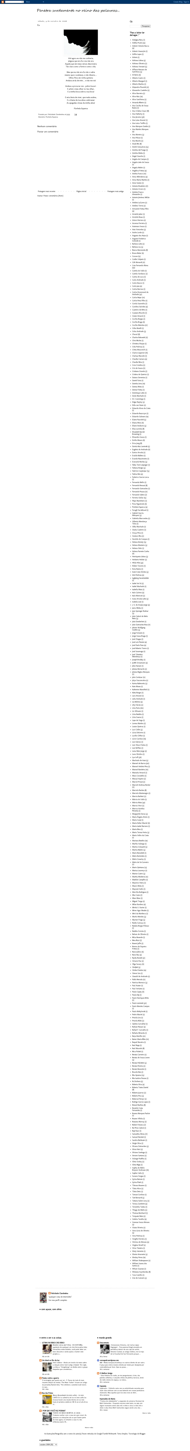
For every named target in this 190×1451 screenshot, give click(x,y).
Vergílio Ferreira (138, 1239)
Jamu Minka (136, 608)
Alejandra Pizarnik (139, 87)
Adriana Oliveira (138, 63)
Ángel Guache (137, 156)
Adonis (134, 57)
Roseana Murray (138, 1122)
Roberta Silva (137, 1084)
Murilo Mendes (138, 917)
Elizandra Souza (138, 437)
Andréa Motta (137, 153)
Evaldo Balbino (137, 455)
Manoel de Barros (139, 763)
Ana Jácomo (136, 117)
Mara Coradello (138, 776)
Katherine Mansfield (139, 689)
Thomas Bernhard (139, 1213)
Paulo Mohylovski (138, 1011)
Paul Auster (136, 985)
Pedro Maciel (137, 1014)
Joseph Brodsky (137, 660)
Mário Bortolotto (138, 856)
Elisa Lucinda (137, 429)
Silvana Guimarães (139, 1146)
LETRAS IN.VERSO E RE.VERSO (53, 1343)
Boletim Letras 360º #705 (62, 1345)
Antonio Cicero (137, 189)
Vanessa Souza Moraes (140, 1222)
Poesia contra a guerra (50, 1378)
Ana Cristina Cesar (139, 111)
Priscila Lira (136, 1018)
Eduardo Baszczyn (139, 413)
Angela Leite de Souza (140, 162)
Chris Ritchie (136, 340)
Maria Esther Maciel (139, 823)
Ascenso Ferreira (138, 223)
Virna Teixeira (137, 1248)
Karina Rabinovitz (138, 683)
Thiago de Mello (138, 1210)
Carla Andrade (137, 280)
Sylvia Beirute (137, 1179)
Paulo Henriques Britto (140, 998)
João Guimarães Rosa (140, 625)
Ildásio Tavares (137, 566)
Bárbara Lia (136, 247)
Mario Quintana (138, 867)
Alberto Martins (138, 84)
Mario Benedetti (138, 853)
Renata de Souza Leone (141, 1057)
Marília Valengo (138, 844)
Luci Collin (136, 730)
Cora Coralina (137, 365)
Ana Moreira (137, 135)
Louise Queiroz (137, 726)
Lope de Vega (137, 720)
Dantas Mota (137, 387)
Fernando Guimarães (140, 488)
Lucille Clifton (137, 736)
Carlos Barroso (137, 289)
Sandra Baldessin (138, 1140)
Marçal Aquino (137, 779)
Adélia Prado (137, 43)
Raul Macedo (137, 1048)
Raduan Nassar (137, 1027)
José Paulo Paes (138, 645)
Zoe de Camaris (138, 1278)
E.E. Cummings (137, 399)
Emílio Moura (137, 440)
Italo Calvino (137, 593)
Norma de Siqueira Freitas (139, 947)
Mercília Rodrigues (139, 892)
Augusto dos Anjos (139, 235)
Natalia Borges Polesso (140, 926)
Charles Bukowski (138, 337)
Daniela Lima (137, 383)
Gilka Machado (138, 527)
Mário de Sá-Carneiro (140, 862)
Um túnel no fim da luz (50, 1360)
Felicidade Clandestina (59, 1293)
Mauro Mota (137, 886)
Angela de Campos (139, 159)
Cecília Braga (137, 322)
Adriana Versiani (138, 67)
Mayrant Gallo (137, 889)
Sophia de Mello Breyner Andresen (139, 1169)
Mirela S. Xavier (138, 907)
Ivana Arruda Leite (139, 599)
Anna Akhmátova (138, 177)
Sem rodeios (57, 1362)
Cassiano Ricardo (138, 313)
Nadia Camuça (137, 923)
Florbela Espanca (52, 117)
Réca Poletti (136, 1051)
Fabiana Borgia (137, 468)
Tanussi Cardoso (138, 1195)
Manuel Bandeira (138, 769)
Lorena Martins (137, 723)
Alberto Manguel (138, 81)
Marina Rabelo (137, 850)
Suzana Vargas (137, 1176)
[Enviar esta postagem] (75, 114)
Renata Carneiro (138, 1055)
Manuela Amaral (138, 773)
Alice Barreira (137, 93)
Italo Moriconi (137, 596)
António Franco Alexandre (137, 193)
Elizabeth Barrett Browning (138, 433)
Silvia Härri (136, 1149)
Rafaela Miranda (138, 1033)
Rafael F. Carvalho (139, 1030)
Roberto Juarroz (138, 1093)
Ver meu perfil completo (57, 1300)
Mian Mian (136, 898)
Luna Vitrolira (137, 754)
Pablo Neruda (137, 979)
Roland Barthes (137, 1105)
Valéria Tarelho (138, 1219)
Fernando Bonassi (138, 485)
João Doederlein (138, 621)
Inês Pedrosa (137, 575)
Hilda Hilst (136, 563)
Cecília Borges (137, 319)
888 (101, 1362)
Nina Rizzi (135, 940)
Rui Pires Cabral (138, 1128)
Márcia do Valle (138, 799)
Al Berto (135, 75)
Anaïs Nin (135, 144)
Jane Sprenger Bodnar (140, 611)
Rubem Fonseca (138, 1125)
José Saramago (137, 651)
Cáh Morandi (137, 262)
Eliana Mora (136, 423)
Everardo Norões (138, 462)
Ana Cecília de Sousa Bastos (140, 107)
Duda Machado (138, 396)
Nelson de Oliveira (139, 934)
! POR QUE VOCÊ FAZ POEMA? (54, 1411)
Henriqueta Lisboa (139, 556)
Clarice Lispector (138, 353)
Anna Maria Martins (139, 180)
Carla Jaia (135, 286)
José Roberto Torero (139, 648)
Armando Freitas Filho (140, 209)
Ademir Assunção (138, 51)
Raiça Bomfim (137, 1036)
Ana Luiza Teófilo (138, 123)
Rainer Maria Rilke (139, 1039)
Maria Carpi (136, 820)
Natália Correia (138, 931)
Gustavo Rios (137, 536)
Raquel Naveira (138, 1042)
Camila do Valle (138, 271)
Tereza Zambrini (138, 1204)
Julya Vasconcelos (139, 680)
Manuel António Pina (140, 766)
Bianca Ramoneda (138, 250)
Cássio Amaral (137, 316)
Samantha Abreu (138, 1134)
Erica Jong (136, 443)
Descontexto (104, 1343)
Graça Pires (136, 533)
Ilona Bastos (136, 569)
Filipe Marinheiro (138, 501)
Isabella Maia (137, 589)
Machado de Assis (139, 760)
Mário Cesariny (138, 859)
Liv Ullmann (136, 711)
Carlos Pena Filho (138, 301)
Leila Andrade (137, 699)
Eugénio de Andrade (140, 449)
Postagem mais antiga (116, 191)
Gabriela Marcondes (140, 518)
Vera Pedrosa (137, 1236)
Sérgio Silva (136, 1143)
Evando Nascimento (139, 459)
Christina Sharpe (138, 344)
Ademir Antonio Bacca (140, 46)
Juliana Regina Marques (141, 672)
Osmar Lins (136, 973)
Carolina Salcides (138, 307)
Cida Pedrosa (137, 347)
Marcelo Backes (138, 790)
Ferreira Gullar (137, 498)
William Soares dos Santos (139, 1264)
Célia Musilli (137, 328)
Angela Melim (137, 167)
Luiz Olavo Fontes (138, 745)
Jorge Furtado (137, 633)
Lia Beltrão (136, 702)
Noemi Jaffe (136, 943)
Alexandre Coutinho (139, 90)
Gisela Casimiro (138, 530)
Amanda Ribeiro (138, 102)
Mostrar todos (89, 1427)
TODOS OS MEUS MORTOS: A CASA (67, 1413)
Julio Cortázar (137, 677)
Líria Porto (136, 708)
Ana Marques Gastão (140, 126)
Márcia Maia (137, 802)
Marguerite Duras (138, 814)
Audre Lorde (137, 232)
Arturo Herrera (137, 220)
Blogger (142, 1434)
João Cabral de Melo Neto (140, 617)
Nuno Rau (135, 955)
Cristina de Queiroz (139, 374)
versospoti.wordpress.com (109, 1360)
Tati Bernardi (137, 1198)
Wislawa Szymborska (140, 1272)
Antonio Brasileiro (138, 186)
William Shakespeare (140, 1260)
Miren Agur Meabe (139, 910)
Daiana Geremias (138, 377)
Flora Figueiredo (138, 504)
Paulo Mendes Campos (140, 1006)
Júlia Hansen (136, 666)
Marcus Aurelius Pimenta (138, 810)
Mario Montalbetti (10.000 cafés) (65, 1395)
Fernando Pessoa (138, 492)
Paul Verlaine (137, 989)
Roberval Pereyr (138, 1099)
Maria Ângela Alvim (139, 817)
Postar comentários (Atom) (53, 196)
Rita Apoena (136, 1075)
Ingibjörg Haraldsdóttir (140, 578)
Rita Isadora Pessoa (139, 1078)
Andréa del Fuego (139, 150)
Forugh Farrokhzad (139, 510)
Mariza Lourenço (138, 870)
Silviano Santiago (138, 1152)
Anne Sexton (137, 183)
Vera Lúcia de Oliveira (140, 1231)
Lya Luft (135, 757)
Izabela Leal (136, 602)
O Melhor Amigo (106, 1373)
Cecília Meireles (138, 325)
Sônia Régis (136, 1165)
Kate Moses (136, 686)
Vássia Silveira (137, 1227)
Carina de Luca (138, 277)
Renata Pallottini (138, 1063)
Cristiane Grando (138, 371)
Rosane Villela (137, 1118)
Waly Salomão (137, 1251)
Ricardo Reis (136, 1072)
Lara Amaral (137, 696)
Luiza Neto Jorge (138, 751)
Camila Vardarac (138, 274)
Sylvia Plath (136, 1182)
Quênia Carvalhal (138, 1024)
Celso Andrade (137, 331)
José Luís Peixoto (138, 642)
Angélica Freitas (138, 171)
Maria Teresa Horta (139, 832)
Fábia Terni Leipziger (140, 465)
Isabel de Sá (136, 583)
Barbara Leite (137, 244)
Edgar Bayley (137, 402)
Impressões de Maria (107, 1399)
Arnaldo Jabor (137, 214)
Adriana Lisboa (137, 60)
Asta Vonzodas (137, 229)
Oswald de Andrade (139, 976)
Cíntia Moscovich (138, 350)
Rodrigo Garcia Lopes (140, 1102)
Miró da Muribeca (139, 913)
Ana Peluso (136, 138)
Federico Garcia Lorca (140, 477)
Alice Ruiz (136, 96)
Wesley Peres (137, 1257)
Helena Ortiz (137, 548)
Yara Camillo (137, 1275)
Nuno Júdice (136, 952)
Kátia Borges (136, 693)
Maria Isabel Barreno (140, 826)
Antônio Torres (137, 206)
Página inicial (81, 191)
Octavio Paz (136, 961)
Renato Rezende (138, 1069)
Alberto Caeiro (137, 78)
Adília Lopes (136, 54)
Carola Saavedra (138, 303)
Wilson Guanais (138, 1269)
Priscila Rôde (137, 1021)
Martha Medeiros (138, 877)
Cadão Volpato (137, 259)
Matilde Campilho (139, 880)
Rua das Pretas (47, 1393)
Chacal (135, 334)
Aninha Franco (137, 174)
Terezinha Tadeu (138, 1207)
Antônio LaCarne (138, 203)
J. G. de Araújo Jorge (139, 605)
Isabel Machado (138, 586)
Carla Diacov (137, 283)
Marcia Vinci (137, 806)
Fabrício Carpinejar (139, 471)
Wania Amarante (138, 1254)
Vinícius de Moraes (139, 1242)
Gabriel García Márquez (137, 514)
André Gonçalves (138, 147)
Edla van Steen (137, 405)
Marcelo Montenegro (140, 793)
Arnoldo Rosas (137, 217)
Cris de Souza (137, 368)
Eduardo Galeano (138, 416)
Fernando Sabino (138, 495)
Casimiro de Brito (138, 310)
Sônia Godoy (137, 1162)
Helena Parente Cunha (140, 551)
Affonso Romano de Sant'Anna (139, 71)
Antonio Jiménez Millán (141, 197)
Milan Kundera (137, 904)
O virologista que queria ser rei (53, 1380)
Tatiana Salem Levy (139, 1201)
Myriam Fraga (137, 920)
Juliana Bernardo (138, 669)
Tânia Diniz (136, 1191)
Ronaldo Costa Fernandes (137, 1109)
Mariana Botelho (138, 841)
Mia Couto (136, 895)
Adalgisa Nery (137, 40)
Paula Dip (135, 995)
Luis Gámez (136, 742)
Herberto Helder (138, 560)
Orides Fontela (137, 970)
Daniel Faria (136, 380)
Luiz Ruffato (136, 748)
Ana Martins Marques (140, 129)
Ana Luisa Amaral (138, 120)
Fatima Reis (136, 474)
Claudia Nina (137, 362)
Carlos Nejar (137, 297)
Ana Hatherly (137, 114)
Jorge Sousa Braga (139, 636)
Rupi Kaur (135, 1131)
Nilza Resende (137, 937)
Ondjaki (135, 967)
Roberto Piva (136, 1096)
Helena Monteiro (138, 545)
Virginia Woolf (137, 1245)
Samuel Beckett (138, 1137)
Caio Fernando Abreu (140, 265)
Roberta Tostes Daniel (140, 1087)
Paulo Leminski (137, 1003)
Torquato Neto (137, 1216)
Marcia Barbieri (138, 796)
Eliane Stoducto (138, 426)
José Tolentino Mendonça (137, 655)
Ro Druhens (136, 1081)
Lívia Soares (136, 717)
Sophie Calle (137, 1173)
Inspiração (103, 1388)
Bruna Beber (136, 253)
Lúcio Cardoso (137, 739)
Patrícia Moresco (138, 983)
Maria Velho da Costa (140, 835)
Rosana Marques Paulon (141, 1113)
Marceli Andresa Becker (141, 785)
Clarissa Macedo (138, 356)
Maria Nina (136, 829)
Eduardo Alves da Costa (141, 408)
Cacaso (135, 256)
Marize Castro (137, 874)
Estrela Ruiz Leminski (139, 446)
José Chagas (136, 639)
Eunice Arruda (137, 452)
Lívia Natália (137, 714)
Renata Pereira (137, 1066)
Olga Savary (137, 964)
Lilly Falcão (136, 705)
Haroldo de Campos (139, 539)
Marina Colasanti (138, 847)
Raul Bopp (135, 1045)
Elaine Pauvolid (138, 420)
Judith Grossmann (138, 663)
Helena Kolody (137, 542)
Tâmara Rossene (138, 1185)
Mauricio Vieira (138, 883)
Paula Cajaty (137, 992)
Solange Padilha (138, 1159)
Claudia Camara (138, 359)
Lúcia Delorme (137, 733)
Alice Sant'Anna (138, 99)
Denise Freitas (137, 390)
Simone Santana (138, 1155)
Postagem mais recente (46, 191)
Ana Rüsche (136, 141)
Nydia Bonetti (137, 958)
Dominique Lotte (138, 393)
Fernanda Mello (138, 482)
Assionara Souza (138, 226)
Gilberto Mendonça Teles (139, 522)
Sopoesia (103, 1386)
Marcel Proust (137, 782)
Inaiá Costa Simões (139, 572)
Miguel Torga (137, 901)
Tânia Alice (136, 1188)
